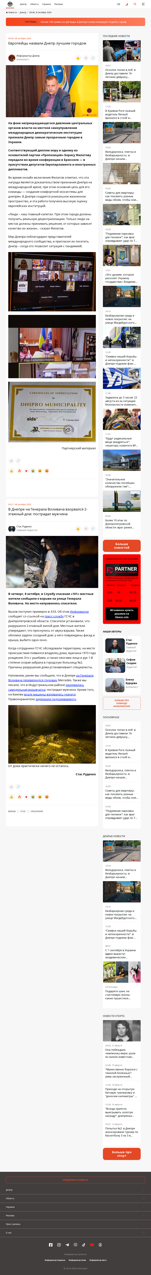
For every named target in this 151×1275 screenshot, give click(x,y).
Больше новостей (121, 546)
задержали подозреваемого (56, 699)
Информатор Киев (77, 1260)
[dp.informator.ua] (10, 4)
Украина (46, 4)
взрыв (11, 811)
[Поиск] (135, 4)
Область (34, 4)
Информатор (79, 612)
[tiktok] (84, 1245)
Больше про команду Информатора (121, 703)
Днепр (23, 4)
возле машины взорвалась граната (50, 694)
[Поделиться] (86, 58)
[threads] (100, 1245)
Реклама (58, 4)
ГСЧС (23, 811)
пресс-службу (54, 616)
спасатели (37, 811)
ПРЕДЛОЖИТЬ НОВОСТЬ (75, 1179)
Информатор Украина (55, 1260)
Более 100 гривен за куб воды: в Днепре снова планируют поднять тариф (83, 22)
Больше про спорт (122, 1154)
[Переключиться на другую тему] (127, 4)
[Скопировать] (93, 58)
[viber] (75, 1245)
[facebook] (50, 1245)
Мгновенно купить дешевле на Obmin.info (122, 614)
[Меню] (143, 4)
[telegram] (67, 1245)
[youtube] (92, 1245)
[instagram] (59, 1245)
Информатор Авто (98, 1260)
